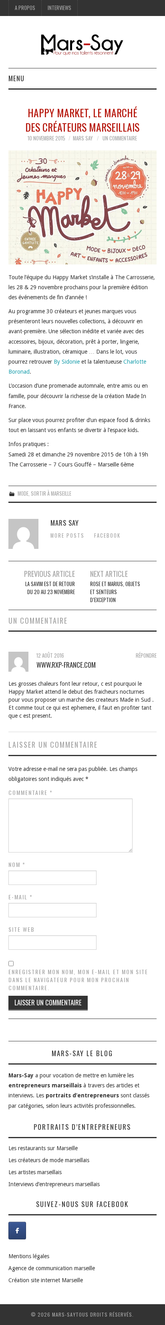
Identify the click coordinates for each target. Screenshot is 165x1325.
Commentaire (30, 793)
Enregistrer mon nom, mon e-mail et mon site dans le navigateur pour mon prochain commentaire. (78, 980)
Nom (17, 865)
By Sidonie (67, 361)
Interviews (59, 8)
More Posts (67, 535)
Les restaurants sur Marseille (43, 1148)
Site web (21, 929)
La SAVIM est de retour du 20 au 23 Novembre (50, 588)
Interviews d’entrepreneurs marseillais (54, 1184)
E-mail (20, 897)
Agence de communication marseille (51, 1268)
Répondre (146, 655)
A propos (25, 8)
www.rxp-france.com (66, 665)
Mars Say (83, 138)
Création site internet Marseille (45, 1280)
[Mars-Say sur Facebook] (17, 1230)
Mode (23, 493)
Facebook (107, 535)
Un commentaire (120, 138)
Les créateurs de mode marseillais (48, 1160)
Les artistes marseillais (35, 1172)
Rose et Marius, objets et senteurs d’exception (115, 592)
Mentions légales (28, 1256)
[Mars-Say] (82, 45)
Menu (16, 78)
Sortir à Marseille (51, 493)
